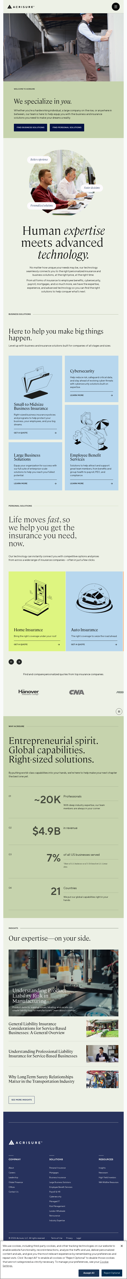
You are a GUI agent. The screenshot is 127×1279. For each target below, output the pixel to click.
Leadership (13, 1177)
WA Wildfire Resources (108, 1182)
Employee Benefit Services (60, 1187)
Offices (12, 1187)
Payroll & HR (54, 1192)
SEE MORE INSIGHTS (21, 1100)
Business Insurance (57, 1177)
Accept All (88, 1273)
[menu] (116, 7)
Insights (102, 1168)
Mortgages (54, 1173)
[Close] (121, 1246)
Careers (12, 1173)
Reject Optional (112, 1273)
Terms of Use (56, 1238)
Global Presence (16, 1182)
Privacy (69, 1238)
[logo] (20, 7)
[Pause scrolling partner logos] (119, 711)
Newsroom (103, 1173)
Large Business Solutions (60, 1182)
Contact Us (13, 1192)
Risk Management (57, 1206)
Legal (78, 1238)
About (11, 1168)
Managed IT (54, 1201)
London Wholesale (57, 1211)
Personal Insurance (57, 1168)
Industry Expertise (57, 1220)
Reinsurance (54, 1216)
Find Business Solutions (30, 127)
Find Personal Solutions (67, 127)
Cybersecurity (55, 1196)
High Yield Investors (107, 1177)
